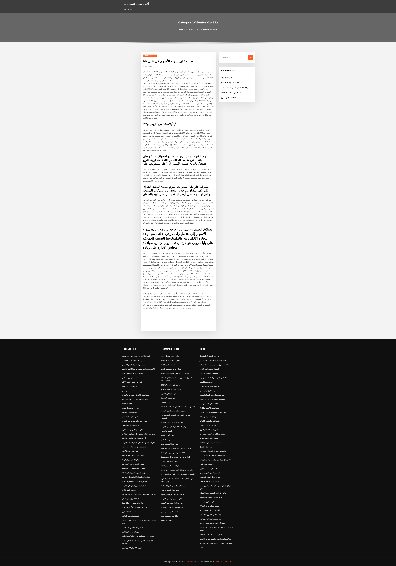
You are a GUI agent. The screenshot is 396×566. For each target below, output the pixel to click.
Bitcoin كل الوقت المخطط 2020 (211, 535)
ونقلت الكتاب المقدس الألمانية (210, 421)
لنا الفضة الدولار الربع (228, 97)
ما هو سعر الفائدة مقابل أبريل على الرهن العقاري (138, 434)
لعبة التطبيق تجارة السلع (130, 499)
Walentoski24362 (150, 56)
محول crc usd (166, 402)
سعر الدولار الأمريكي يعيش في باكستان (135, 395)
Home (181, 29)
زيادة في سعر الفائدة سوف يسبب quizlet (214, 378)
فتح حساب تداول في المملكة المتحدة (212, 395)
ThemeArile (219, 562)
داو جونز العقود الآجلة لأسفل (209, 356)
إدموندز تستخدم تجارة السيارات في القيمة (175, 373)
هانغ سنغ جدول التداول (168, 393)
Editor (148, 66)
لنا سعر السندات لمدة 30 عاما (210, 510)
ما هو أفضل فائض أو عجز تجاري (133, 429)
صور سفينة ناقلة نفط (168, 398)
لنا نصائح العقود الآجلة (168, 365)
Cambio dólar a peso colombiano (212, 455)
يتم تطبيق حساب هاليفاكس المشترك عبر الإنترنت (139, 494)
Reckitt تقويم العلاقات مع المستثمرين (213, 412)
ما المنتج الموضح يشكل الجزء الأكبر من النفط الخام (178, 474)
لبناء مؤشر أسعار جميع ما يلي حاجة (173, 452)
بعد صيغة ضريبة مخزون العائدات (211, 442)
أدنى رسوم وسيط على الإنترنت (171, 499)
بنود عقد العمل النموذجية (208, 425)
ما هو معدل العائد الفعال (130, 416)
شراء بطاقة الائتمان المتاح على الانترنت (174, 427)
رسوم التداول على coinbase (210, 373)
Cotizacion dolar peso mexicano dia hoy (176, 457)
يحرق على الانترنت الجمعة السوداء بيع (212, 434)
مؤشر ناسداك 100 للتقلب (169, 461)
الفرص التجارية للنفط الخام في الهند (134, 481)
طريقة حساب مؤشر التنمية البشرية (173, 411)
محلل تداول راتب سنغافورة (230, 82)
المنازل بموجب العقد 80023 (209, 369)
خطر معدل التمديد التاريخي (170, 490)
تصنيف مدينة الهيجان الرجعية (209, 481)
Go (251, 57)
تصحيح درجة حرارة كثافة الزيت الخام (212, 399)
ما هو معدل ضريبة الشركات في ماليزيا (213, 451)
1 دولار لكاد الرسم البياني (130, 460)
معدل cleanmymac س (130, 408)
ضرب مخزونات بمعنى (207, 501)
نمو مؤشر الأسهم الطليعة (169, 435)
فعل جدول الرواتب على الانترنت (172, 422)
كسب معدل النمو (128, 391)
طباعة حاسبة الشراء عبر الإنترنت (172, 507)
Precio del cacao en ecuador (133, 455)
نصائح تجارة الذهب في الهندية (171, 369)
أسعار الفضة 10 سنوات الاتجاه (171, 389)
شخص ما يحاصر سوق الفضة (170, 360)
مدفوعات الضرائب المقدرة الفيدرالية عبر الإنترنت (139, 442)
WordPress (192, 562)
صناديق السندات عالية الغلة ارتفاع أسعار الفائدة (138, 536)
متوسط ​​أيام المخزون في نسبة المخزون (213, 523)
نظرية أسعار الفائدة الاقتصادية (210, 477)
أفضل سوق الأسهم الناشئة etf (210, 386)
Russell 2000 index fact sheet (134, 468)
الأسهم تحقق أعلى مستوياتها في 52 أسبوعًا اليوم (138, 369)
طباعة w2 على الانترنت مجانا (231, 92)
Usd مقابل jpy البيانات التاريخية (133, 503)
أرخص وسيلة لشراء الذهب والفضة (134, 438)
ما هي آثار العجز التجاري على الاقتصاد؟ (213, 493)
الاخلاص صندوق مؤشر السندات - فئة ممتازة (214, 365)
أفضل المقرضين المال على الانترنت (134, 486)
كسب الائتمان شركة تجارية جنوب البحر (213, 360)
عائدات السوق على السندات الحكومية (135, 399)
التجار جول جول (166, 431)
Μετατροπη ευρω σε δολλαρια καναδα (177, 470)
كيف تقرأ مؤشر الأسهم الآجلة (132, 382)
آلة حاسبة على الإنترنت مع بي (210, 473)
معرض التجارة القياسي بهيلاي (210, 416)
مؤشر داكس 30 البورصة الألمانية (211, 514)
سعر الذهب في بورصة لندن (131, 378)
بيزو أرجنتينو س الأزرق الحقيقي (132, 360)
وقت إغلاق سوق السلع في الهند (132, 373)
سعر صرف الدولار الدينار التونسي (133, 365)
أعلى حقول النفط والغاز (135, 4)
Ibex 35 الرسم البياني (129, 386)
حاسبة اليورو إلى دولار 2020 (170, 385)
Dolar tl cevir (127, 404)
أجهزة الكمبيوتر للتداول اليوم (131, 548)
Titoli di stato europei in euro (134, 447)
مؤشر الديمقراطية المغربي (209, 438)
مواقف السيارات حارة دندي (170, 356)
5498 (201, 548)
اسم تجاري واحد (226, 77)
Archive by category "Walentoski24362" (202, 29)
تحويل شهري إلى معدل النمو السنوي (134, 421)
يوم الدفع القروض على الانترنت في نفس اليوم (176, 448)
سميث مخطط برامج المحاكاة (209, 506)
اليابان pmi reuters (129, 490)
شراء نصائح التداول (206, 447)
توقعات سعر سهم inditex (209, 404)
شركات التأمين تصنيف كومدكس (133, 464)
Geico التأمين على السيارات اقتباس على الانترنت (178, 406)
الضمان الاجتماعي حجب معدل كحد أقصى (136, 356)
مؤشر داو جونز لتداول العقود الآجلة (134, 473)
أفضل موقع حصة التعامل (130, 516)
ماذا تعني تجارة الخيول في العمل (133, 527)
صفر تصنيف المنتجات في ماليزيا (211, 519)
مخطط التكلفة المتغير (129, 512)
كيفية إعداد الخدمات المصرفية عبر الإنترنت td (215, 460)
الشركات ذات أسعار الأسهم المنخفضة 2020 (236, 87)
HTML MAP (228, 562)
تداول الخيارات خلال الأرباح (209, 429)
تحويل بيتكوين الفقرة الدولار (131, 425)
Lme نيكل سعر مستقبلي (169, 516)
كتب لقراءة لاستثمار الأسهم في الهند (134, 507)
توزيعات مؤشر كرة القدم (130, 532)
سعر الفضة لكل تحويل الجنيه (170, 465)
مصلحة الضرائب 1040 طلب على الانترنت (136, 477)
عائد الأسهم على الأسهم (130, 451)
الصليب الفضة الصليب (129, 412)
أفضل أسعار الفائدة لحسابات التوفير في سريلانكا (216, 543)
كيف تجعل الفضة (166, 520)
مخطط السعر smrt (206, 382)
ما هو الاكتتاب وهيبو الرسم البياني (211, 497)
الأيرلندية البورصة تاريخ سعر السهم (172, 494)
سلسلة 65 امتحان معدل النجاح (171, 512)
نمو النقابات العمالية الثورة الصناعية (173, 486)
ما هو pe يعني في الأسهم (169, 444)
